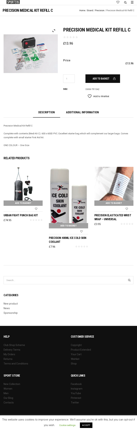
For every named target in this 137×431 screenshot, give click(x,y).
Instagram (76, 388)
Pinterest (76, 397)
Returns (8, 359)
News (7, 308)
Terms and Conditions (16, 363)
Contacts (9, 402)
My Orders (9, 354)
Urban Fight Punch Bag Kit (21, 215)
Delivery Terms (12, 349)
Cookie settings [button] (67, 425)
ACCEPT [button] (86, 425)
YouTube (76, 393)
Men (6, 393)
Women (8, 388)
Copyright (76, 345)
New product (11, 303)
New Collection (12, 384)
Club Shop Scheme (14, 345)
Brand (90, 10)
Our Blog (8, 397)
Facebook (76, 384)
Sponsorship (11, 312)
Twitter (75, 402)
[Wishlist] (36, 209)
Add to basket (101, 78)
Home (82, 10)
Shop (74, 363)
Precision (99, 10)
